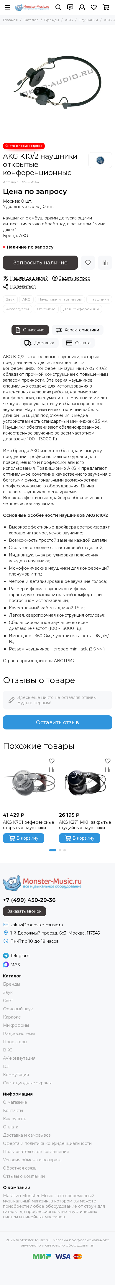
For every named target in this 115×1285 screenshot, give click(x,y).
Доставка (44, 342)
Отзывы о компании (24, 1176)
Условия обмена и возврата (32, 1159)
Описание (34, 330)
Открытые (46, 309)
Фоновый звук (18, 1008)
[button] (52, 850)
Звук (10, 299)
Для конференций (81, 309)
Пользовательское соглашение (36, 1151)
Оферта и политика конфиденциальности (47, 1143)
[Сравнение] (105, 263)
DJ (6, 1066)
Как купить (14, 1118)
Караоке (12, 1017)
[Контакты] (70, 7)
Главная (10, 20)
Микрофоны (16, 1025)
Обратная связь (19, 1168)
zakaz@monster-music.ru (36, 924)
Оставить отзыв (57, 722)
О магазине (15, 1102)
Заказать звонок (24, 911)
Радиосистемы (19, 1033)
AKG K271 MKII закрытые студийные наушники (85, 825)
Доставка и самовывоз (27, 1135)
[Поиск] (58, 7)
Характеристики (82, 330)
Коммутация (16, 1074)
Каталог (31, 20)
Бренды (51, 20)
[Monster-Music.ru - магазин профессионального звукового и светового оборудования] (32, 7)
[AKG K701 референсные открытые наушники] (29, 782)
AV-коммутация (19, 1058)
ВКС (7, 1050)
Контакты (13, 1110)
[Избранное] (88, 263)
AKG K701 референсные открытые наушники (28, 825)
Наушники (88, 20)
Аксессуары (17, 309)
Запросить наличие (40, 262)
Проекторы (15, 1041)
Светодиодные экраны (27, 1083)
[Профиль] (82, 7)
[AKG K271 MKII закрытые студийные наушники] (85, 782)
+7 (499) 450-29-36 (29, 900)
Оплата (83, 342)
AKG (69, 20)
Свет (8, 1000)
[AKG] (100, 160)
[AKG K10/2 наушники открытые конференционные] (57, 82)
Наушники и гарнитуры (60, 299)
